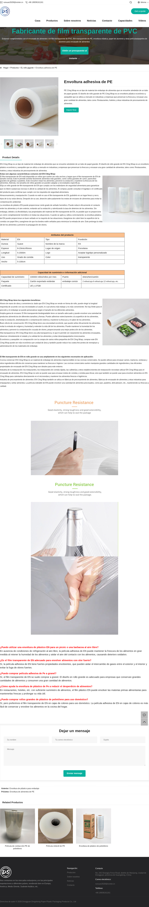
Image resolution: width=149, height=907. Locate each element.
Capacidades (125, 20)
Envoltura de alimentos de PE (22, 792)
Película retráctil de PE (55, 846)
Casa (37, 20)
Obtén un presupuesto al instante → (74, 52)
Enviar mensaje (74, 773)
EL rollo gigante (27, 68)
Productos (52, 20)
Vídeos (142, 20)
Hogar (5, 68)
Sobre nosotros (72, 20)
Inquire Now (71, 110)
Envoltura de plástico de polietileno (93, 846)
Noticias (91, 20)
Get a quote (140, 11)
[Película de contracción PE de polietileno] (17, 810)
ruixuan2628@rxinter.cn (13, 2)
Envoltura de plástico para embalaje (24, 788)
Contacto (107, 20)
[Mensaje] (144, 714)
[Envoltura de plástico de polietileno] (93, 810)
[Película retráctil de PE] (55, 810)
